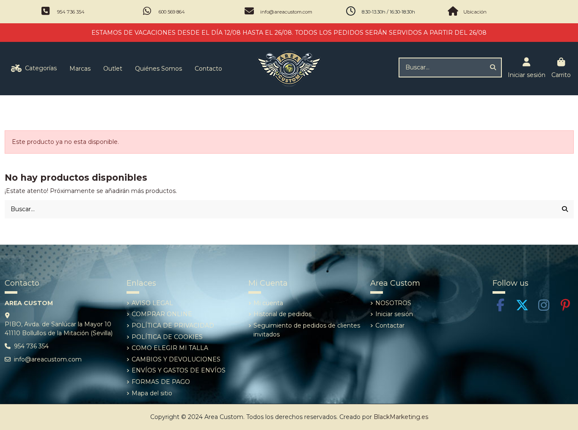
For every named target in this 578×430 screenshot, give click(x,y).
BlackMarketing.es (401, 417)
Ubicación (475, 12)
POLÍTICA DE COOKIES (167, 337)
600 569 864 (172, 12)
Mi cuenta (268, 303)
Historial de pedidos (282, 314)
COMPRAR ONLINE (162, 314)
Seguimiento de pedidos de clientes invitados (306, 330)
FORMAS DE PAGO (161, 382)
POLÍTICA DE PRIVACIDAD (173, 325)
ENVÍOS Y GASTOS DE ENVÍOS (179, 370)
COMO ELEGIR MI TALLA (170, 348)
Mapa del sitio (152, 393)
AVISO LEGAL (152, 303)
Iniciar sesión (394, 314)
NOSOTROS (393, 303)
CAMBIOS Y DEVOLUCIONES (176, 359)
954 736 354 (71, 12)
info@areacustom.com (286, 12)
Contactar (390, 325)
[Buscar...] (493, 67)
